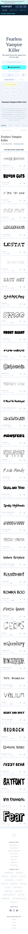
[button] (21, 6)
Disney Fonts (14, 902)
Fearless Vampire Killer (16, 110)
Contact (14, 925)
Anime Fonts (21, 894)
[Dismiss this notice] (26, 2)
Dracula (14, 95)
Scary (14, 88)
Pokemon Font (14, 853)
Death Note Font (14, 845)
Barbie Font (14, 862)
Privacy (14, 919)
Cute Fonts (19, 880)
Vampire (7, 92)
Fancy (20, 84)
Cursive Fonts (19, 872)
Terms (14, 922)
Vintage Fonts (14, 883)
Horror (20, 88)
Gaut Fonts (15, 105)
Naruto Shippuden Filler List (19, 898)
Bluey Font (14, 859)
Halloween (14, 92)
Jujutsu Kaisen (14, 856)
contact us (18, 2)
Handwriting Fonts (9, 880)
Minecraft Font (14, 848)
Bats (21, 92)
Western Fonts (18, 891)
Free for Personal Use (10, 84)
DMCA (14, 928)
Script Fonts (5, 876)
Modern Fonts (4, 883)
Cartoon (7, 88)
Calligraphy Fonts (9, 872)
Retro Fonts (23, 883)
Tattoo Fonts (23, 876)
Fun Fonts (8, 887)
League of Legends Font (14, 851)
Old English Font (5, 898)
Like (11, 75)
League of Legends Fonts (9, 894)
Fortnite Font (14, 865)
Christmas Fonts (18, 887)
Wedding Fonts (8, 891)
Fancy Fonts (14, 876)
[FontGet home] (6, 6)
